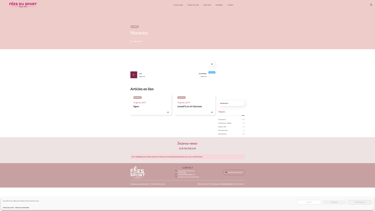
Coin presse (231, 119)
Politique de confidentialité (22, 207)
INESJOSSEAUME (227, 184)
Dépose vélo (231, 126)
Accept (309, 202)
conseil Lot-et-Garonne (189, 106)
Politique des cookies (8, 207)
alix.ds (217, 184)
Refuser (334, 202)
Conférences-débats (231, 123)
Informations (231, 134)
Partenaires (134, 26)
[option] (151, 105)
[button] (371, 5)
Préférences (360, 202)
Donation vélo (231, 130)
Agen (136, 106)
